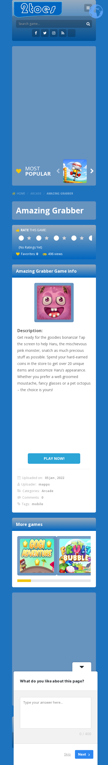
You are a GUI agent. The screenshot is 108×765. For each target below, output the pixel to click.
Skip (67, 754)
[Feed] (63, 33)
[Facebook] (36, 33)
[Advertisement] (54, 103)
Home (21, 193)
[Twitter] (45, 33)
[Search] (88, 23)
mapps (44, 484)
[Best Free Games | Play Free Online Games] (38, 10)
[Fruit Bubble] (76, 555)
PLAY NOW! (54, 458)
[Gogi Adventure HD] (37, 555)
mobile (37, 504)
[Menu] (88, 8)
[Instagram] (54, 33)
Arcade (35, 193)
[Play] (75, 171)
